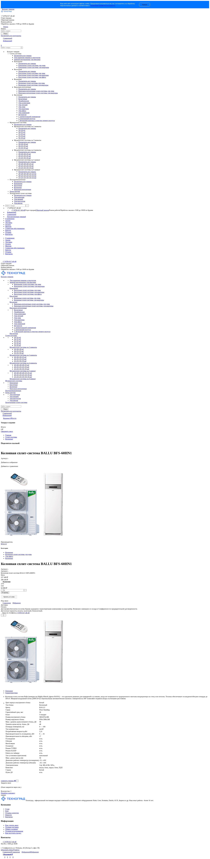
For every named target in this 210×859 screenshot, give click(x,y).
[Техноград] (13, 800)
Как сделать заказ (11, 825)
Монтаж (8, 226)
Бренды (8, 230)
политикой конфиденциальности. (103, 5)
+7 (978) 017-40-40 (18, 210)
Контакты (9, 234)
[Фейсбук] (1, 448)
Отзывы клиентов (12, 813)
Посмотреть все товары (23, 56)
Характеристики (11, 693)
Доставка (8, 222)
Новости (8, 815)
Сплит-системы (11, 437)
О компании (9, 219)
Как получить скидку (13, 833)
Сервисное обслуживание (15, 228)
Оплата (8, 224)
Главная (8, 435)
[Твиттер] (2, 448)
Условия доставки (12, 827)
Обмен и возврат (11, 829)
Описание (9, 691)
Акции (7, 221)
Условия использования (14, 831)
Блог (7, 811)
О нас (7, 809)
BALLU (4, 544)
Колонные (9, 439)
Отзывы (8, 232)
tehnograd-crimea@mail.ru (10, 850)
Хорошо (144, 4)
